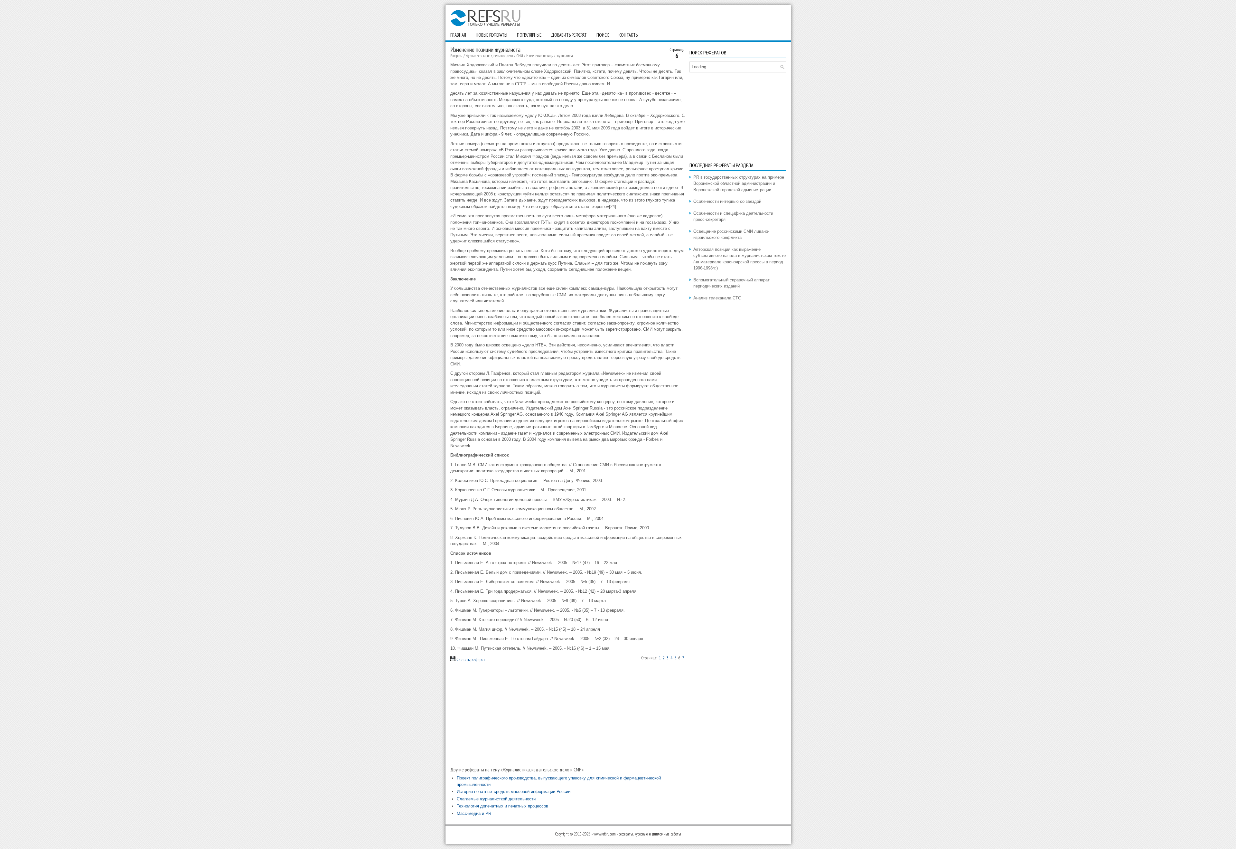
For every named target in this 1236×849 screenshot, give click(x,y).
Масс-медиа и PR (474, 813)
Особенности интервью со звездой (727, 201)
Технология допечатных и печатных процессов (502, 806)
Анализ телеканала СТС (717, 298)
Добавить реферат (569, 35)
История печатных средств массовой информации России (513, 791)
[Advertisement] (567, 714)
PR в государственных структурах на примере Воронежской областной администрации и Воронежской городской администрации (738, 183)
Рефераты (456, 55)
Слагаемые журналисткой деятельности (496, 799)
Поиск (602, 35)
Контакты (629, 35)
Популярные (529, 35)
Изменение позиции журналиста (549, 55)
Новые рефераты (491, 35)
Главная (458, 35)
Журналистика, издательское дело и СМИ (494, 55)
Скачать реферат (470, 659)
